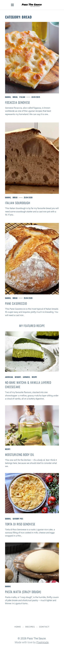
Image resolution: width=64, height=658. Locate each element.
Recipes (30, 627)
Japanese (26, 377)
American (9, 377)
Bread (15, 97)
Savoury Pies (18, 518)
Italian (22, 97)
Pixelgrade (42, 642)
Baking (8, 97)
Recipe (34, 377)
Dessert (18, 377)
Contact (44, 627)
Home (17, 627)
